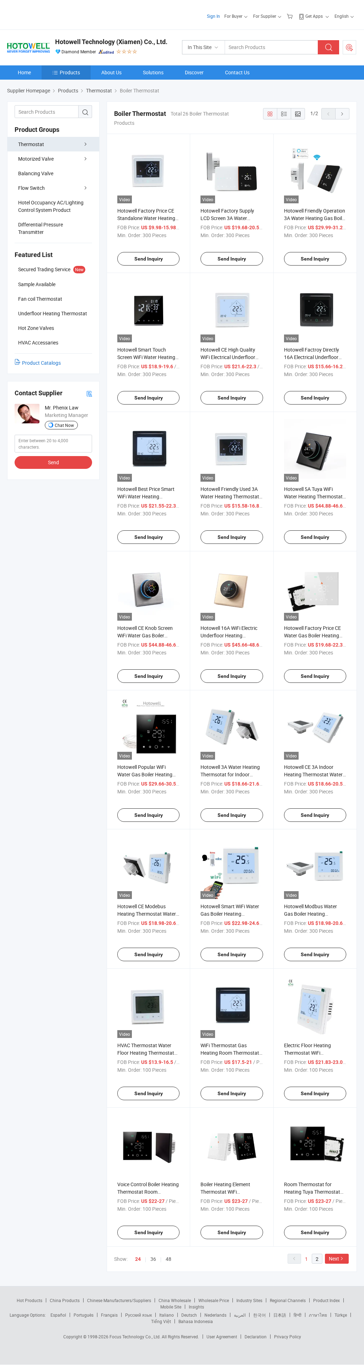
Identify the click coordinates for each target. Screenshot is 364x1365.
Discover (194, 72)
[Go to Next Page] (342, 113)
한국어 (259, 1315)
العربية (240, 1315)
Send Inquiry (148, 259)
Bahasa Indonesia (195, 1321)
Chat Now (64, 425)
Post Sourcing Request (349, 47)
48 (168, 1259)
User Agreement (222, 1336)
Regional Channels (288, 1300)
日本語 (279, 1315)
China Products (65, 1300)
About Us (111, 72)
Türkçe (340, 1315)
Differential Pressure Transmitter (40, 228)
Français (109, 1315)
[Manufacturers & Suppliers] (52, 14)
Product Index (326, 1300)
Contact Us (237, 72)
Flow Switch (31, 187)
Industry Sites (249, 1300)
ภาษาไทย (318, 1315)
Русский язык (138, 1315)
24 (138, 1259)
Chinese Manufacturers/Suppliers (119, 1300)
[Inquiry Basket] (290, 16)
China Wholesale (175, 1300)
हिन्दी (297, 1315)
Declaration (256, 1336)
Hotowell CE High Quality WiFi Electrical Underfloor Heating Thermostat (227, 357)
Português (83, 1315)
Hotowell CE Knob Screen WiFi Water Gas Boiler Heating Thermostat (145, 635)
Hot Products (29, 1300)
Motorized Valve (36, 158)
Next (334, 1258)
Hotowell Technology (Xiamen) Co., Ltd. (111, 42)
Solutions (153, 72)
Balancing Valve (35, 173)
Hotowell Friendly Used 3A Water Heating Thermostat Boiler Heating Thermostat (229, 496)
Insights (196, 1307)
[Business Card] (89, 393)
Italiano (166, 1315)
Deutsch (189, 1315)
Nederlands (215, 1315)
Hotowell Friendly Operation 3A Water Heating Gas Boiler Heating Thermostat (315, 218)
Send (53, 462)
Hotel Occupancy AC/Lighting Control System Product (51, 206)
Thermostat (31, 144)
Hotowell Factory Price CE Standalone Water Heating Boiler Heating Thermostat (146, 218)
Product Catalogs (41, 362)
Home (24, 72)
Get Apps (314, 16)
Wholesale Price (213, 1300)
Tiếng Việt (161, 1321)
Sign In (213, 16)
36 (153, 1259)
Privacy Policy (287, 1336)
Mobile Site (170, 1307)
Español (58, 1315)
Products (70, 72)
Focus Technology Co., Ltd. (135, 1336)
